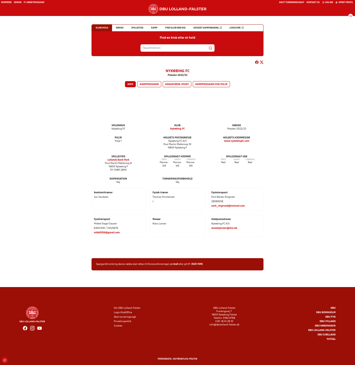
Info (130, 84)
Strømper (190, 159)
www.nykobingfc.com (236, 141)
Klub (177, 125)
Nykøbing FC (177, 129)
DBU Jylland (328, 321)
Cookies (118, 326)
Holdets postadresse (177, 138)
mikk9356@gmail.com (107, 232)
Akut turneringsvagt (291, 2)
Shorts (177, 159)
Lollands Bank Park (118, 160)
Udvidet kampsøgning (206, 28)
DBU (333, 308)
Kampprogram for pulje (211, 84)
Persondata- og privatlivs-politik (177, 359)
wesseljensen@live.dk (224, 228)
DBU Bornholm (326, 312)
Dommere (6, 2)
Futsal (331, 339)
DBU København (325, 326)
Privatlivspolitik (122, 321)
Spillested (118, 156)
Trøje (164, 159)
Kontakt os (313, 2)
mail (175, 264)
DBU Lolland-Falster (322, 330)
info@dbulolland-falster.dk (224, 325)
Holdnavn (118, 125)
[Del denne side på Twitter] (261, 63)
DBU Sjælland (327, 335)
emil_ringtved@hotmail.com (228, 206)
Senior (17, 2)
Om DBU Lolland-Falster (127, 308)
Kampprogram (149, 84)
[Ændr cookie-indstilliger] (4, 360)
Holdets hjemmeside (236, 138)
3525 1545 (197, 264)
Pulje (118, 138)
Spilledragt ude (236, 156)
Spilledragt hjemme (177, 156)
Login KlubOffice (123, 312)
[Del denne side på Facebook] (256, 63)
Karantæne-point (177, 84)
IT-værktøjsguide (34, 2)
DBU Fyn (330, 317)
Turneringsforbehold (177, 179)
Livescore (235, 28)
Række (236, 125)
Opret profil (345, 2)
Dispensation (118, 179)
